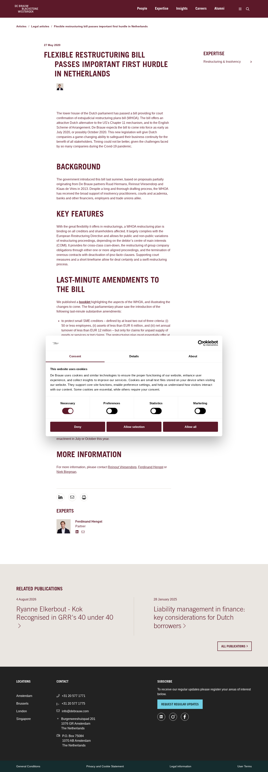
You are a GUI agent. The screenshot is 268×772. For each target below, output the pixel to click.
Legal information (180, 766)
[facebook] (185, 717)
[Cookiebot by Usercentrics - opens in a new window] (201, 343)
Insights (182, 9)
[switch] (112, 411)
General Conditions (28, 766)
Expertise (161, 9)
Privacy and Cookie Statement (105, 766)
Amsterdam (24, 696)
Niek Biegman (66, 471)
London (21, 711)
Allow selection (134, 426)
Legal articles (40, 26)
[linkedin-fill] (161, 717)
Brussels (22, 703)
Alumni (219, 9)
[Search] (247, 9)
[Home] (26, 9)
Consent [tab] (75, 356)
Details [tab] (134, 356)
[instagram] (173, 717)
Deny (77, 426)
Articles (21, 26)
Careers (201, 9)
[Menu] (240, 9)
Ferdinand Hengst (150, 467)
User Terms (244, 766)
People (142, 9)
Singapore (23, 719)
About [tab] (193, 356)
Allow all (190, 426)
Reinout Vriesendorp (122, 467)
